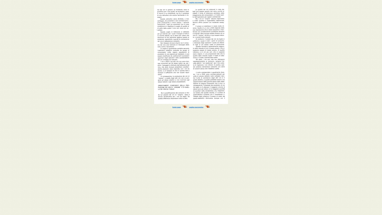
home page (176, 2)
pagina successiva (196, 2)
